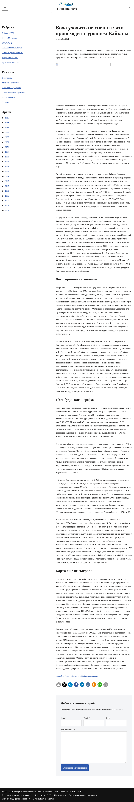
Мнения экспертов (10, 82)
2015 (7, 171)
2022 (7, 137)
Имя (63, 718)
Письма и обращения (11, 87)
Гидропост (25, 798)
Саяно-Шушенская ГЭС (12, 52)
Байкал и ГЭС (8, 33)
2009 (7, 200)
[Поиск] (130, 8)
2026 (7, 117)
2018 (7, 156)
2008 (7, 205)
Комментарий (68, 729)
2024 (7, 127)
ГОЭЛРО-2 (7, 42)
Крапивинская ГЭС (10, 62)
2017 (7, 161)
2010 (7, 195)
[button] (58, 684)
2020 (7, 147)
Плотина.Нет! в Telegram (43, 798)
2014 (7, 176)
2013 (7, 181)
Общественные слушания (13, 92)
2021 (7, 142)
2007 (7, 210)
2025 (7, 122)
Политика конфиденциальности (83, 795)
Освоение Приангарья (12, 47)
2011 (7, 190)
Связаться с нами (50, 791)
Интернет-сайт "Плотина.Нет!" (28, 791)
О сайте (5, 102)
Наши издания (8, 97)
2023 (7, 132)
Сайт (108, 718)
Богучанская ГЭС (10, 57)
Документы (7, 77)
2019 (7, 151)
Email (86, 718)
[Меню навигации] (5, 8)
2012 (7, 185)
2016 (7, 166)
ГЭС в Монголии (10, 37)
